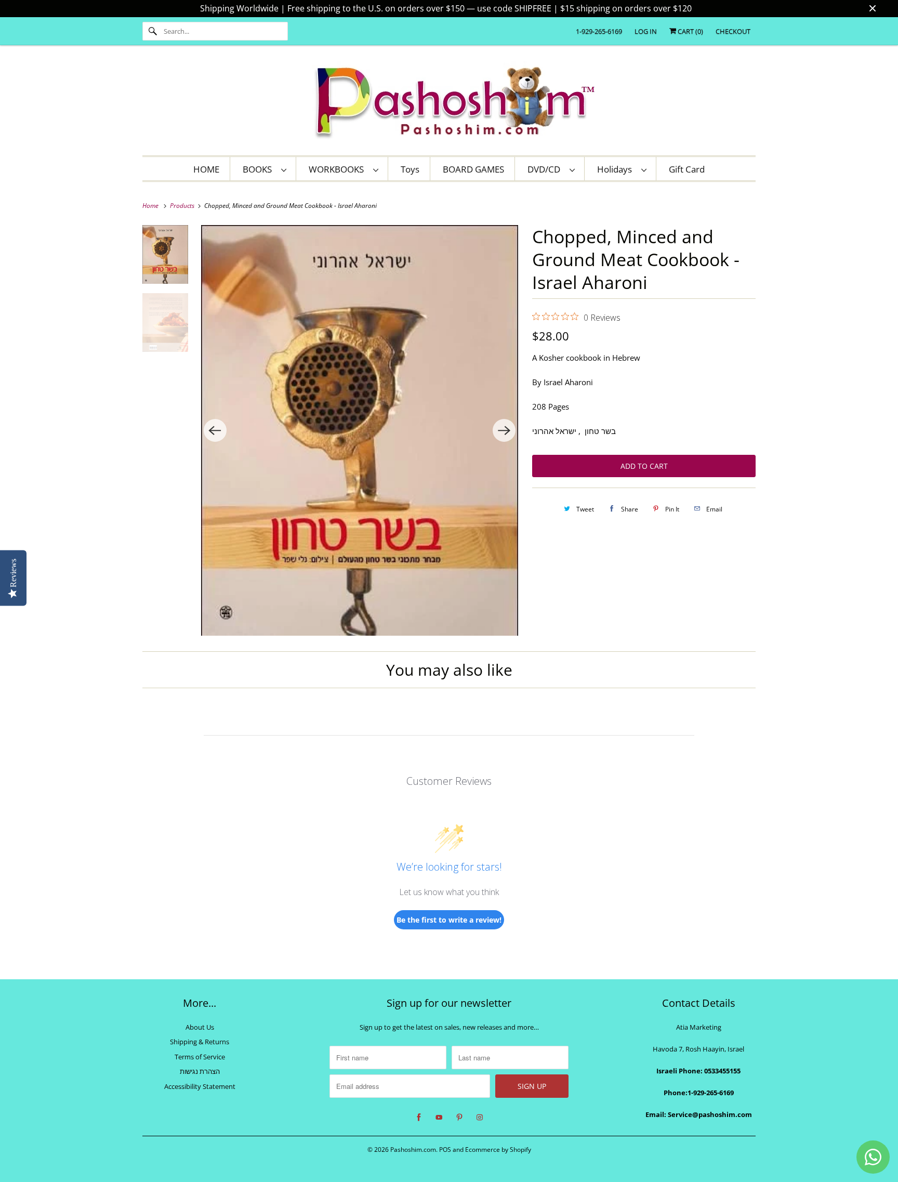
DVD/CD (545, 169)
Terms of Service (200, 1056)
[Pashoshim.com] (449, 103)
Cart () (689, 31)
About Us (200, 1027)
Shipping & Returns (199, 1041)
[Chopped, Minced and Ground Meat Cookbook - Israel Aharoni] (360, 430)
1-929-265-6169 (599, 31)
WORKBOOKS (338, 169)
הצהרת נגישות (200, 1071)
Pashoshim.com (413, 1149)
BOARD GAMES (473, 169)
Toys (410, 169)
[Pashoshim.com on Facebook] (419, 1117)
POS (445, 1149)
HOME (206, 169)
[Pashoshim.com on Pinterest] (459, 1117)
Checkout (733, 31)
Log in (646, 31)
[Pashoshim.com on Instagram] (479, 1117)
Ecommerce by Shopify (498, 1149)
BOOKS (259, 169)
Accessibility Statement (199, 1086)
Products (183, 205)
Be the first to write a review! (449, 920)
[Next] (504, 430)
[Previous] (215, 430)
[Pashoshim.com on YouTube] (439, 1117)
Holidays (616, 169)
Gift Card (687, 169)
